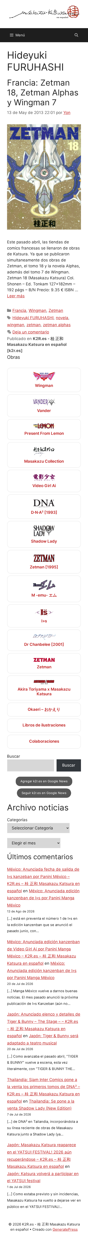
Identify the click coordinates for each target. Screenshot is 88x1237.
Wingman (37, 310)
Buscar (13, 756)
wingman (15, 324)
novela (62, 317)
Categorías (17, 819)
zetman (34, 324)
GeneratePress (65, 1229)
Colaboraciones (44, 741)
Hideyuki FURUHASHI (33, 317)
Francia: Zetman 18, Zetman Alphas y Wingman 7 (42, 92)
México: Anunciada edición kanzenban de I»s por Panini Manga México (43, 898)
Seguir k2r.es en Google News (44, 793)
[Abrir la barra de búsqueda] (76, 35)
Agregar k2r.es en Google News (44, 781)
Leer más (16, 296)
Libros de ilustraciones (44, 725)
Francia (19, 310)
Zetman (56, 310)
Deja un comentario (30, 332)
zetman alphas (57, 324)
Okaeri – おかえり (44, 709)
